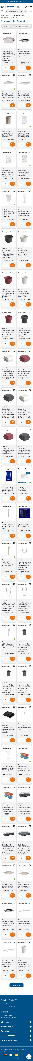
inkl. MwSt (21, 7)
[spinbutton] (5, 68)
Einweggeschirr (7, 232)
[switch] (17, 7)
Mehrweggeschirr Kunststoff (7, 33)
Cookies (8, 1051)
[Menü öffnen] (2, 11)
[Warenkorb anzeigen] (31, 7)
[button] (14, 26)
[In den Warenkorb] (12, 68)
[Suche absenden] (21, 11)
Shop (2, 15)
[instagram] (18, 1058)
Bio (19, 49)
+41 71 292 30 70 (21, 1)
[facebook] (15, 1058)
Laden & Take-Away (18, 15)
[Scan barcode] (25, 11)
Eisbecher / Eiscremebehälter (23, 469)
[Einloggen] (28, 7)
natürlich (20, 804)
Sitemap (3, 1051)
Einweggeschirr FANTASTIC (23, 75)
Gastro (8, 15)
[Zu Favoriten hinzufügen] (14, 33)
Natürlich (4, 248)
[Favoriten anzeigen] (26, 7)
